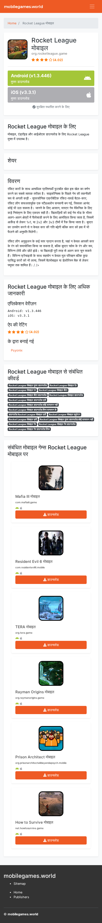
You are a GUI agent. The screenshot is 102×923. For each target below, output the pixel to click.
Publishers (21, 897)
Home (18, 892)
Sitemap (20, 883)
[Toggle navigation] (92, 6)
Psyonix (17, 350)
